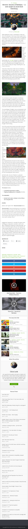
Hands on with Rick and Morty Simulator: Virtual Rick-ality (14, 481)
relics (19, 254)
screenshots (5, 256)
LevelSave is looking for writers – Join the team (12, 425)
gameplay (5, 254)
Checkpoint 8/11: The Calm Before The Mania (11, 430)
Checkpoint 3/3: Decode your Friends (10, 435)
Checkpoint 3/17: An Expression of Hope (10, 491)
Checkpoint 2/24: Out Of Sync (8, 450)
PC (11, 3)
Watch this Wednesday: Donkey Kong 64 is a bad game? (14, 405)
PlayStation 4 (14, 333)
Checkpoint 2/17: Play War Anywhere (9, 505)
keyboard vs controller (12, 254)
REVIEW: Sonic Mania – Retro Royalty (15, 322)
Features (11, 352)
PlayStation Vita (16, 352)
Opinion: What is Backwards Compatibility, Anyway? (13, 455)
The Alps (11, 60)
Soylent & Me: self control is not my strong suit (12, 466)
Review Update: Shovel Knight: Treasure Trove (14, 329)
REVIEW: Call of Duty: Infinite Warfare (14, 341)
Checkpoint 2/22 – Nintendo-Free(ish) (10, 495)
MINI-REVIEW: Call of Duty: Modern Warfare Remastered (14, 335)
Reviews (15, 3)
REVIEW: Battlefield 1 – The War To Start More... (15, 348)
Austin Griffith (19, 337)
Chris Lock (14, 11)
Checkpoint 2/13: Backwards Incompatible (11, 509)
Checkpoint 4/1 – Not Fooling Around (10, 410)
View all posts (14, 384)
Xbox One (23, 333)
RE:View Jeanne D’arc (14, 354)
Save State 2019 (5, 394)
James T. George (19, 324)
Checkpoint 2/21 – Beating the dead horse (11, 500)
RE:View (21, 352)
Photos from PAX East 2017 (8, 470)
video (20, 257)
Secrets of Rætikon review (12, 257)
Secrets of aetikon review (14, 256)
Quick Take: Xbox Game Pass (8, 439)
